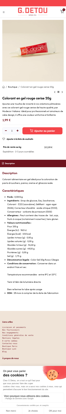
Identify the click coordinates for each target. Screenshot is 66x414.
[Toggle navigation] (3, 12)
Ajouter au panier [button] (44, 131)
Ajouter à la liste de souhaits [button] (19, 139)
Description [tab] (9, 163)
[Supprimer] (6, 131)
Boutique (12, 86)
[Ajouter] (18, 131)
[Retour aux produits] (58, 92)
